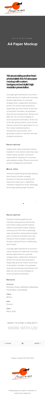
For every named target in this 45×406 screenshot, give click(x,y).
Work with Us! (22, 328)
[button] (21, 203)
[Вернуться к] (22, 343)
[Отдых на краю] (15, 8)
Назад (8, 343)
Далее (37, 343)
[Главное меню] (39, 8)
